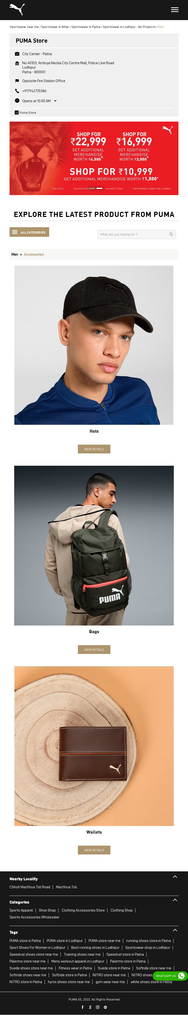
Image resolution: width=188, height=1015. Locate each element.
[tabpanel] (94, 156)
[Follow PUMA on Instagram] (97, 1007)
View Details (94, 449)
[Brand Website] (105, 1007)
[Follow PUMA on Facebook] (82, 1007)
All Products (147, 26)
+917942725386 (34, 91)
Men (15, 254)
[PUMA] (17, 10)
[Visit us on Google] (90, 1007)
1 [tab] (90, 189)
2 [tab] (97, 189)
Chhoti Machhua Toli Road (30, 887)
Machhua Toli (66, 887)
